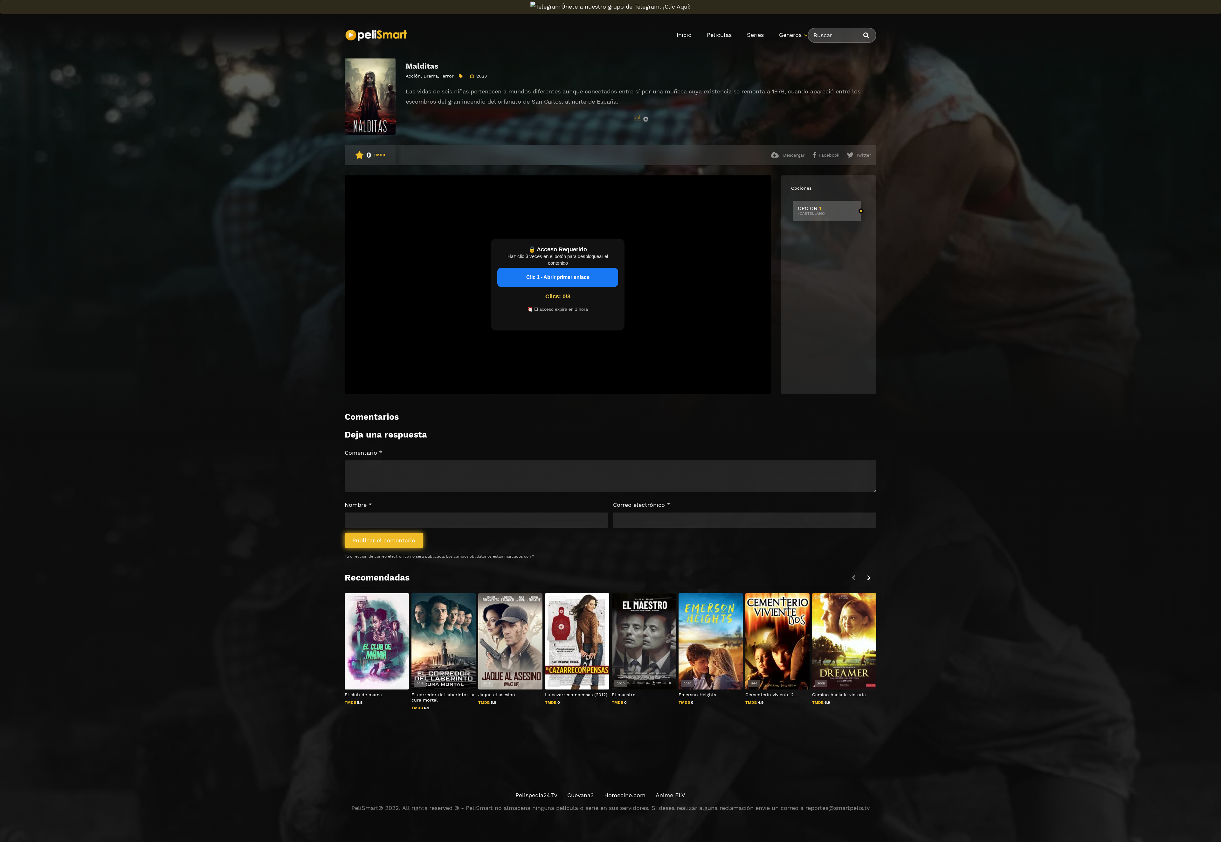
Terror (447, 75)
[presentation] (868, 578)
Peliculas (719, 34)
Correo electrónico (641, 504)
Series (755, 34)
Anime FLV (670, 795)
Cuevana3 (580, 795)
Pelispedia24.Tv (536, 795)
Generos (790, 34)
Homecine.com (624, 795)
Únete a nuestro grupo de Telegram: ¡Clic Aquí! (626, 6)
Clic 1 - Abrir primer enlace (558, 277)
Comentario (363, 452)
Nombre (358, 504)
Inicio (684, 34)
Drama (431, 75)
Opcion (811, 210)
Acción (413, 75)
